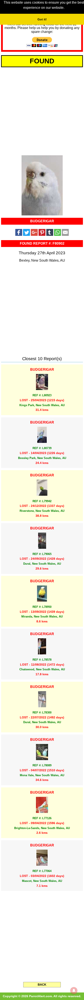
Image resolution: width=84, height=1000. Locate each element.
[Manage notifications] (73, 990)
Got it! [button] (42, 19)
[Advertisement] (42, 110)
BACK (42, 984)
